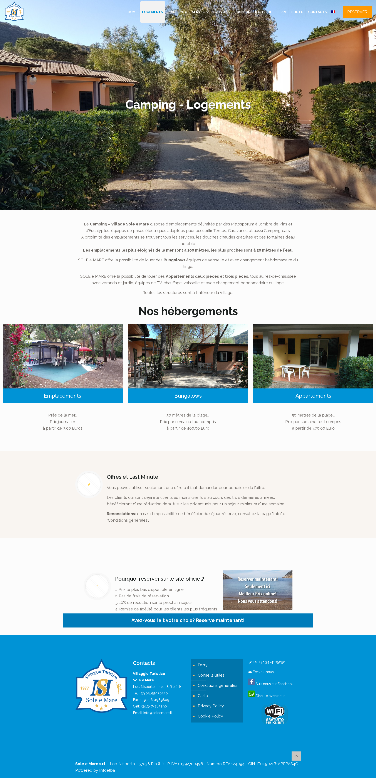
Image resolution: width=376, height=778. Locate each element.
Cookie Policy (210, 716)
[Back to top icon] (296, 756)
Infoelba (107, 770)
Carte (203, 695)
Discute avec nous (270, 696)
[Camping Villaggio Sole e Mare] (14, 11)
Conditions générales (217, 685)
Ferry (203, 665)
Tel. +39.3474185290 (268, 662)
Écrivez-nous (263, 672)
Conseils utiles (211, 675)
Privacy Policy (211, 706)
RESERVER (357, 12)
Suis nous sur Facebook (274, 684)
